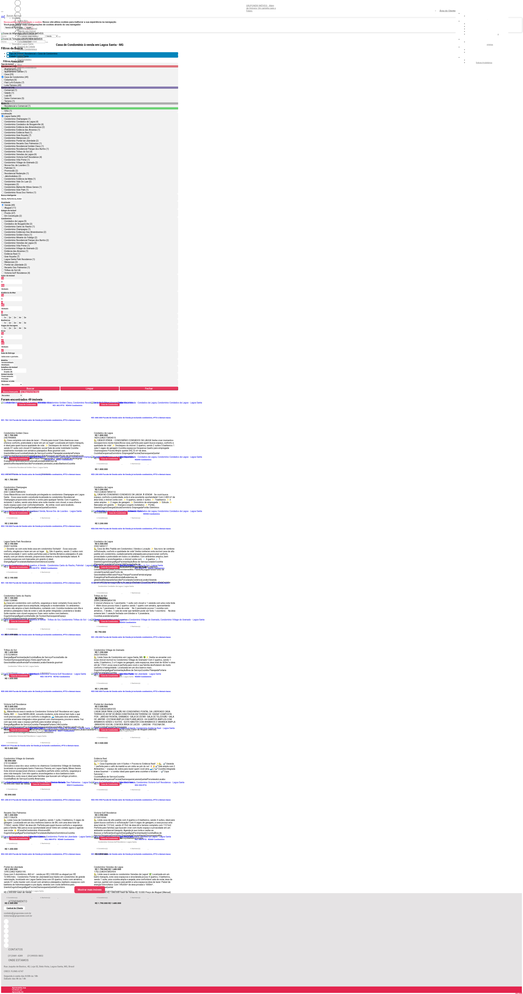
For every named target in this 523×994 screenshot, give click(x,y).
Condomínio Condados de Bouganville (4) (24, 124)
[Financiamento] (8, 376)
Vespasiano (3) (11, 184)
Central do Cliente (15, 908)
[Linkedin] (18, 27)
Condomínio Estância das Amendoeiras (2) (24, 127)
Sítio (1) (8, 111)
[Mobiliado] (7, 365)
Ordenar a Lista (7, 381)
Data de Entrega (8, 353)
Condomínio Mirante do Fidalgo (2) (20, 237)
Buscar (30, 388)
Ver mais (518, 993)
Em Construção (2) (13, 216)
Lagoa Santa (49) (12, 116)
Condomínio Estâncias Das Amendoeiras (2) (25, 232)
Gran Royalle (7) (11, 256)
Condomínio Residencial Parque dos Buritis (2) (26, 240)
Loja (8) (7, 95)
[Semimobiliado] (7, 362)
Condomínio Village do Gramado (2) (21, 162)
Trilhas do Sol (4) (12, 270)
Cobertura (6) (10, 80)
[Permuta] (8, 379)
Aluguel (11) (10, 207)
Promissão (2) (11, 170)
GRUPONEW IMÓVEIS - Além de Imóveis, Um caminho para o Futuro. (261, 8)
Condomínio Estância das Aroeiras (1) (22, 130)
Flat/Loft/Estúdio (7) (14, 82)
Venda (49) (9, 205)
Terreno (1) (9, 101)
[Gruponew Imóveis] (18, 15)
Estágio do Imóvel (8, 210)
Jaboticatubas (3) (12, 176)
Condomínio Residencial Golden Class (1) (24, 146)
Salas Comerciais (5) (14, 98)
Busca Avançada (10, 392)
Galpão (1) (9, 93)
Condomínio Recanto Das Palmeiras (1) (23, 143)
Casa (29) (8, 74)
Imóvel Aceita (7, 374)
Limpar (89, 388)
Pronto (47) (9, 213)
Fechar (149, 388)
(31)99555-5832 (35, 955)
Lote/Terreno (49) (12, 85)
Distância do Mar (8, 293)
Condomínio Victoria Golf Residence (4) (23, 157)
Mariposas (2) (11, 262)
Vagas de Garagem (9, 326)
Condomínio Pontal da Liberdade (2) (21, 140)
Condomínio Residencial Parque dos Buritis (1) (26, 149)
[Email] (18, 21)
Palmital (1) (9, 168)
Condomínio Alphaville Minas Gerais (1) (23, 187)
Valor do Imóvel (8, 276)
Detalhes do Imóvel (9, 367)
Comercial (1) (10, 90)
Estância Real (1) (12, 254)
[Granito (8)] (13, 372)
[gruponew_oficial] (18, 3)
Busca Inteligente (8, 195)
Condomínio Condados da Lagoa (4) (21, 121)
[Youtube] (18, 9)
